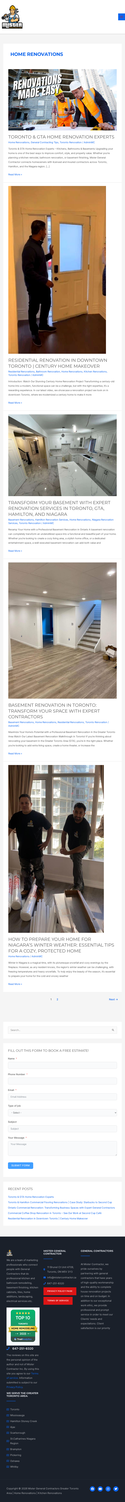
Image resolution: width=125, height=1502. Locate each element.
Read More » (15, 174)
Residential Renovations (21, 371)
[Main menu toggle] (121, 16)
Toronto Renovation (71, 142)
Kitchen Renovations (95, 371)
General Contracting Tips (44, 142)
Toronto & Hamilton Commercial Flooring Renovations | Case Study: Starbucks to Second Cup (60, 1202)
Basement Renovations (21, 519)
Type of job (14, 1105)
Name (11, 1058)
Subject (12, 1121)
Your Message (16, 1137)
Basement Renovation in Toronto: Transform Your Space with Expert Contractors (54, 710)
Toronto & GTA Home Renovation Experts (61, 137)
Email (11, 1090)
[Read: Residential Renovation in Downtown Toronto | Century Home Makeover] (57, 269)
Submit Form (20, 1165)
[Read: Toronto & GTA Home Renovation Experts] (62, 99)
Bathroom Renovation (48, 371)
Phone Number (16, 1074)
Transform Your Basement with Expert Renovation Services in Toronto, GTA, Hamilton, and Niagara (59, 508)
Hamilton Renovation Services (51, 519)
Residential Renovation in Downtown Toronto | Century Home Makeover (48, 1218)
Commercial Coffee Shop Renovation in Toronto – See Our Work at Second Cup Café (54, 1213)
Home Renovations (18, 142)
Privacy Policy (14, 1387)
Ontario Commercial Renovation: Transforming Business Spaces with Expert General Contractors (61, 1207)
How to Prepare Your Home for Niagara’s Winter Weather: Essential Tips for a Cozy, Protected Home (61, 945)
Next (113, 999)
